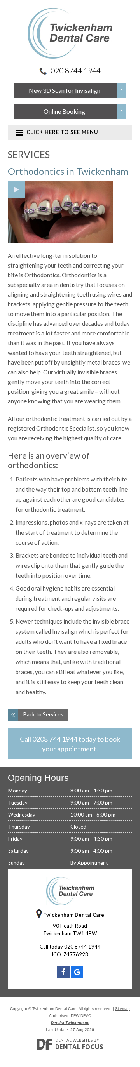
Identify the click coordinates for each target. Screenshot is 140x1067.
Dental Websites (74, 1040)
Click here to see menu (62, 132)
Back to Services (43, 714)
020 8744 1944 (76, 70)
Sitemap (122, 1008)
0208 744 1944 (54, 739)
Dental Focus (79, 1047)
